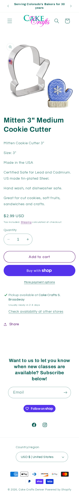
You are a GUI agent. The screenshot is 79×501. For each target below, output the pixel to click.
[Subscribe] (65, 392)
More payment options (39, 282)
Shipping (26, 222)
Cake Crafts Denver (31, 489)
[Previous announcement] (8, 6)
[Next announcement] (70, 6)
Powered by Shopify (58, 489)
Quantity (10, 230)
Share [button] (14, 324)
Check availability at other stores (36, 311)
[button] (9, 21)
